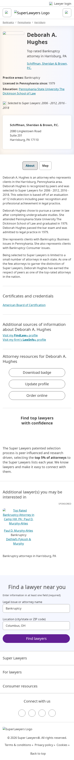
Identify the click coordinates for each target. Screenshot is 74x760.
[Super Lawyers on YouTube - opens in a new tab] (42, 713)
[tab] (30, 165)
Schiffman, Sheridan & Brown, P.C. (47, 66)
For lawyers (12, 672)
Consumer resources (20, 686)
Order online (36, 395)
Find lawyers (36, 638)
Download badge (37, 372)
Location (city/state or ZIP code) (24, 619)
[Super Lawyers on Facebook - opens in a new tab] (22, 713)
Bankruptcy (8, 22)
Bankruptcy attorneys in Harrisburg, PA (29, 556)
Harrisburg (39, 22)
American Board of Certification (24, 305)
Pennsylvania (24, 22)
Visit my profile (20, 335)
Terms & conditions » (19, 745)
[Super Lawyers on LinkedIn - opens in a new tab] (52, 713)
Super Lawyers (15, 658)
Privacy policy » (45, 745)
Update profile (37, 384)
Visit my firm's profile (24, 340)
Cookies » (63, 745)
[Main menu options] (7, 12)
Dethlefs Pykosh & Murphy (18, 541)
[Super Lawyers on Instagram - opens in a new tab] (32, 713)
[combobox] (36, 608)
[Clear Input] (65, 608)
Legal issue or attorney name (22, 602)
